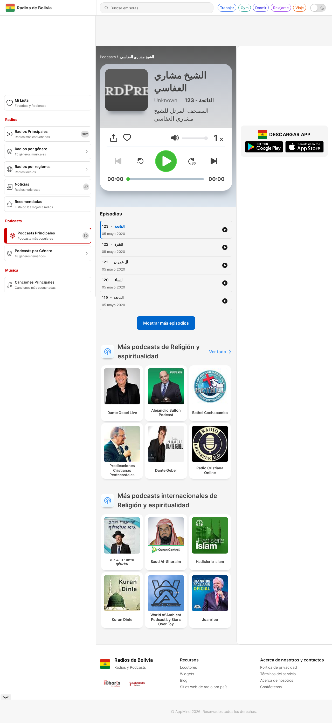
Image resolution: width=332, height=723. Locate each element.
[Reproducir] (166, 161)
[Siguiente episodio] (212, 161)
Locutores (188, 667)
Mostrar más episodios (166, 323)
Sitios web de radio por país (203, 687)
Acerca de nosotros (276, 680)
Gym (244, 7)
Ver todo (217, 351)
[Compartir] (113, 138)
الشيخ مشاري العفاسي (137, 57)
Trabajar (227, 7)
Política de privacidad (278, 667)
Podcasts (108, 57)
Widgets (187, 674)
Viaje (299, 7)
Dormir (260, 7)
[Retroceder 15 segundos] (140, 161)
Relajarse (281, 7)
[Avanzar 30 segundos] (192, 161)
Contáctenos (271, 687)
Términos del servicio (278, 674)
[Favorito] (127, 138)
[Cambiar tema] (318, 8)
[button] (175, 138)
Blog (184, 680)
